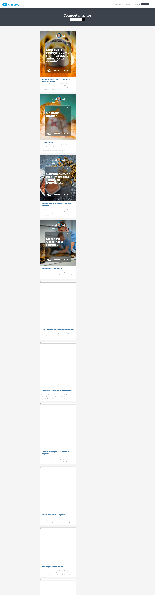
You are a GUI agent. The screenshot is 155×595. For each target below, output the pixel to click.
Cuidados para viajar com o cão (56, 545)
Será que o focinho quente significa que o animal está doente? (56, 54)
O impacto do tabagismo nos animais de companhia (56, 426)
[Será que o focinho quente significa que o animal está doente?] (58, 54)
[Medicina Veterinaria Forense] (58, 243)
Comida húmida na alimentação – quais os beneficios (56, 178)
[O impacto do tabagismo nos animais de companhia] (58, 426)
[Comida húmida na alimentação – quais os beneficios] (58, 178)
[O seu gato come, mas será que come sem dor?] (58, 304)
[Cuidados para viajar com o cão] (58, 545)
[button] (151, 4)
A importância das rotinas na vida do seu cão (56, 365)
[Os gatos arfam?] (58, 117)
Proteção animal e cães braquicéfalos (56, 489)
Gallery (60, 54)
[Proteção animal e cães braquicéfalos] (58, 489)
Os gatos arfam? (56, 117)
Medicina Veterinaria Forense (56, 243)
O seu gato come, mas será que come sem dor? (56, 304)
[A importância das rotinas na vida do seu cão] (58, 365)
